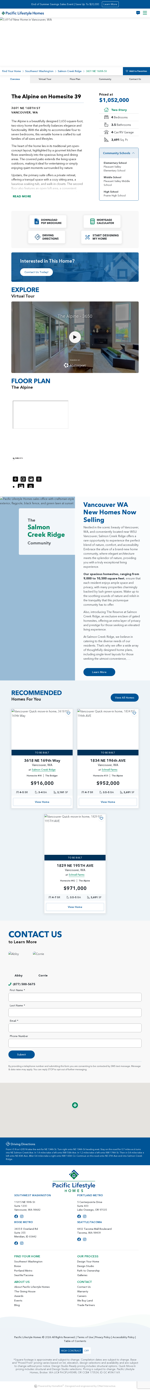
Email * (14, 1020)
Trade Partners (86, 1305)
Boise (17, 1266)
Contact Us (135, 79)
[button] (47, 221)
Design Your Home (88, 1261)
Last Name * (17, 1005)
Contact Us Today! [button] (36, 272)
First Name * (17, 990)
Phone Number (19, 1036)
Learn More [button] (110, 4)
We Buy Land (85, 1300)
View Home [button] (42, 802)
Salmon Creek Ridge (70, 71)
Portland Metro (23, 1270)
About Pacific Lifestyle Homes (32, 1287)
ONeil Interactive (106, 1386)
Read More (22, 196)
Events (18, 1300)
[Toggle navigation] (145, 13)
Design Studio (85, 1266)
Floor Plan (75, 79)
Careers (82, 1296)
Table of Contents (75, 1341)
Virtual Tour (45, 79)
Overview (15, 79)
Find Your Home (11, 71)
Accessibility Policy (123, 1337)
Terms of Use (85, 1337)
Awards (18, 1296)
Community (105, 79)
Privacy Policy (102, 1337)
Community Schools (116, 153)
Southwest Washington (39, 71)
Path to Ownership (88, 1270)
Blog (17, 1305)
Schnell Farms (109, 769)
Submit (21, 1054)
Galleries (82, 1275)
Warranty (82, 1291)
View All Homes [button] (124, 697)
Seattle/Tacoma (23, 1275)
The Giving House (24, 1291)
